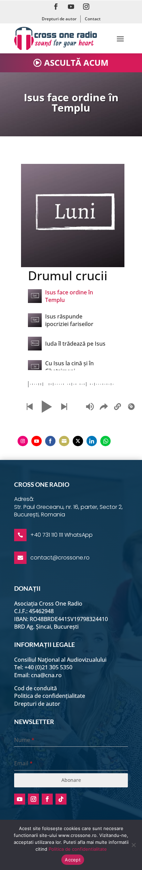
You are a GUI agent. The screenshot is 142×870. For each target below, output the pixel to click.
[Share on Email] (64, 441)
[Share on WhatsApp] (105, 441)
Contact (93, 19)
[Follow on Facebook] (56, 6)
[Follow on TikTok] (61, 799)
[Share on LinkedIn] (92, 441)
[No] (133, 844)
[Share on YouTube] (36, 441)
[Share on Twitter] (78, 441)
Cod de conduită (35, 688)
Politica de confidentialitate (78, 849)
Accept (73, 859)
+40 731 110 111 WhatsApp (61, 535)
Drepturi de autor (59, 19)
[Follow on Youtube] (71, 6)
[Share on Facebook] (50, 441)
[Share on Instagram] (23, 441)
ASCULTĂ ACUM (76, 62)
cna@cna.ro (46, 675)
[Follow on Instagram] (86, 6)
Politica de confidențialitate (49, 696)
